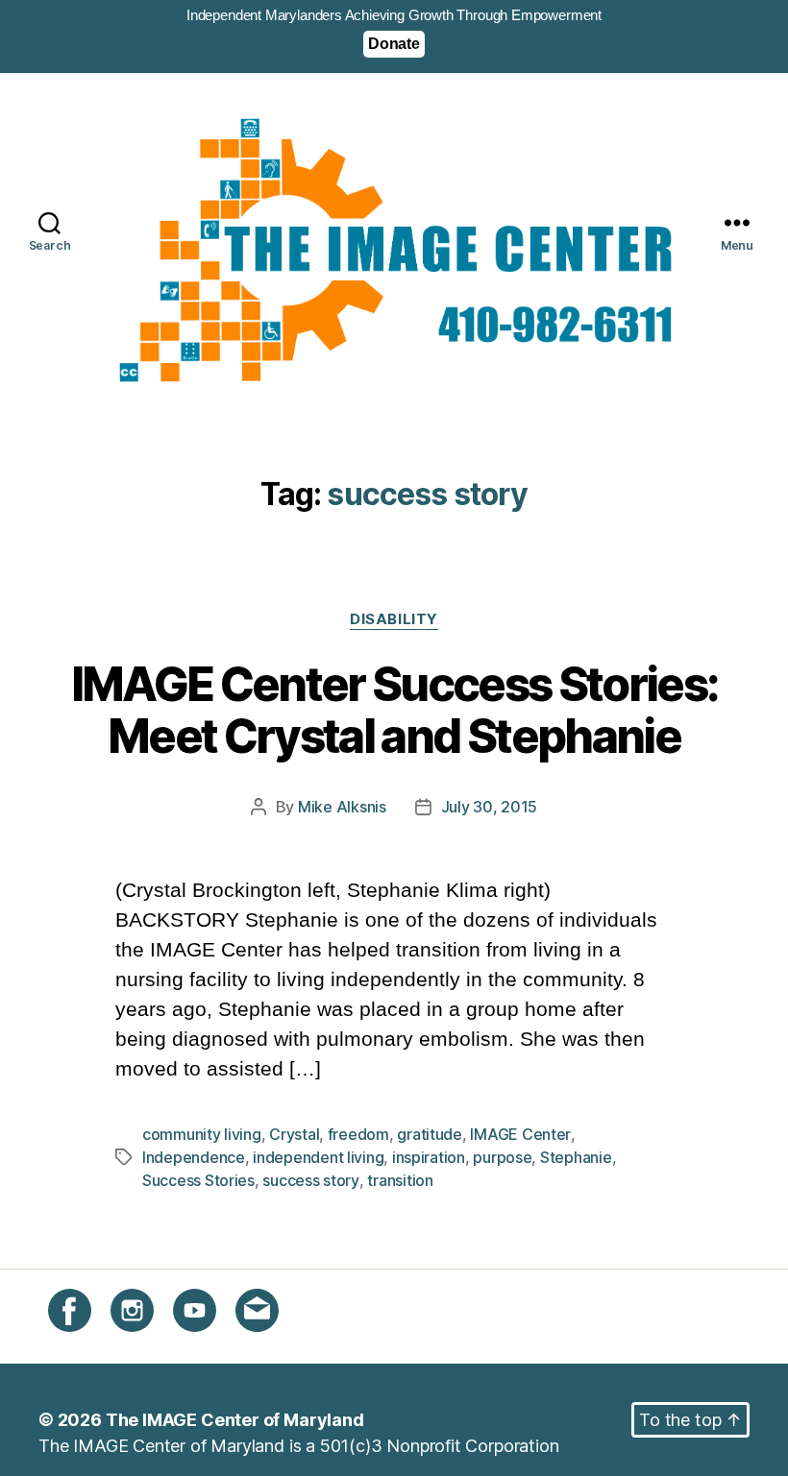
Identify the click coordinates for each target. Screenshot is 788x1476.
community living (201, 1134)
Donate (394, 44)
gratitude (429, 1134)
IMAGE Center (520, 1134)
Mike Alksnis (342, 806)
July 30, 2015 (489, 806)
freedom (358, 1134)
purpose (502, 1157)
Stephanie (576, 1157)
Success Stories (198, 1180)
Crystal (294, 1134)
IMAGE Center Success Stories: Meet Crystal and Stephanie (394, 711)
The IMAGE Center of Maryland (235, 1420)
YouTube (207, 1343)
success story (310, 1180)
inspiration (428, 1157)
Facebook (88, 1343)
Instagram (149, 1343)
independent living (318, 1157)
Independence (193, 1157)
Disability (394, 619)
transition (399, 1180)
